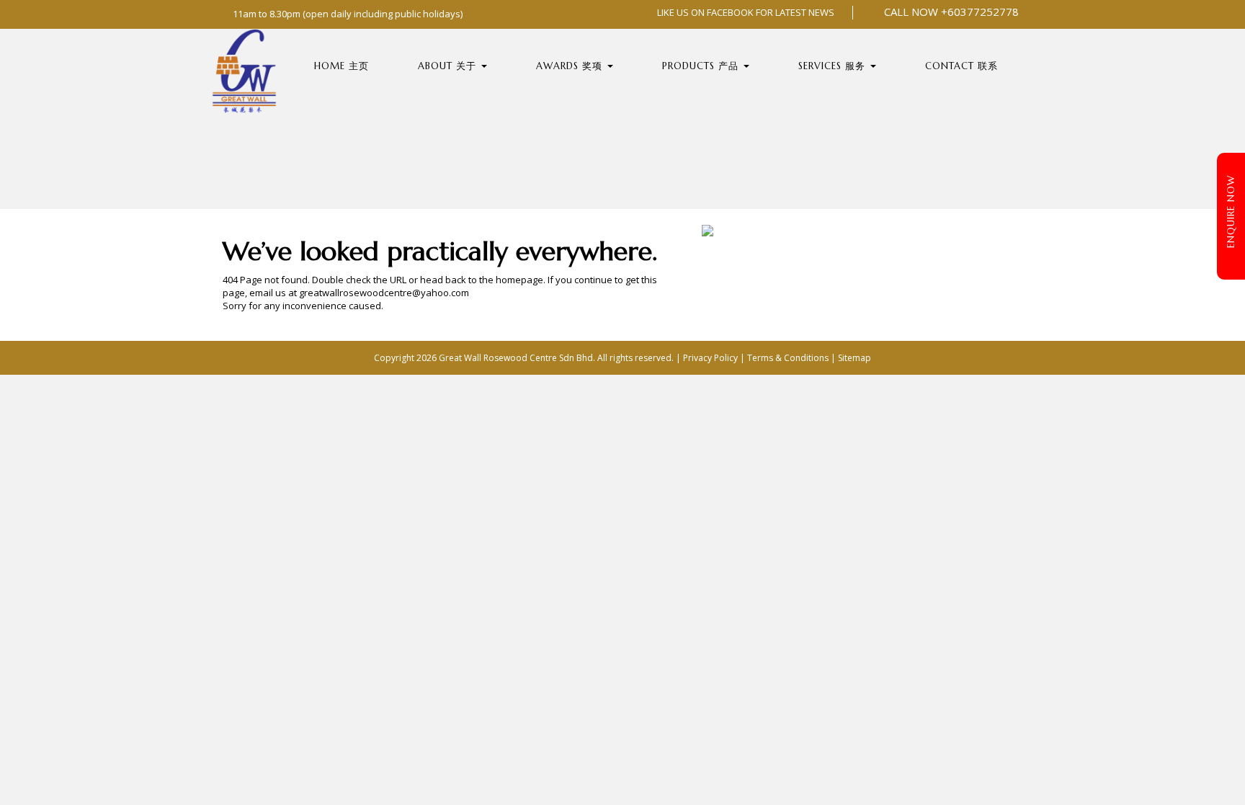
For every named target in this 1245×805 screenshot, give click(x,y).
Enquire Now (1231, 211)
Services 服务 (833, 66)
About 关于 (449, 66)
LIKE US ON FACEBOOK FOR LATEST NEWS (744, 12)
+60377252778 (980, 11)
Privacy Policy (710, 358)
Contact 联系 (961, 66)
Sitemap (854, 358)
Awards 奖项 (571, 66)
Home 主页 (341, 66)
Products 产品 (702, 66)
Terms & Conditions (788, 358)
